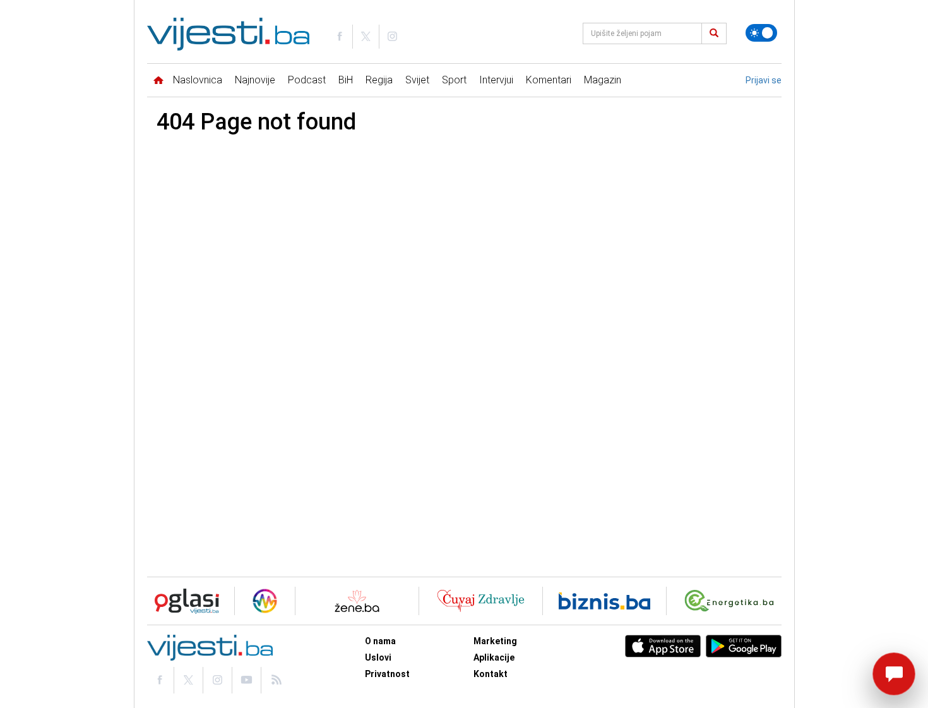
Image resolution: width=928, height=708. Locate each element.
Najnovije (255, 80)
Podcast (307, 80)
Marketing (495, 641)
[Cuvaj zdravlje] (480, 601)
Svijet (417, 80)
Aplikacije (494, 657)
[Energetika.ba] (732, 601)
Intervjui (496, 80)
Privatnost (387, 674)
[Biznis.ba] (604, 601)
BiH (345, 80)
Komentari (548, 80)
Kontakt (490, 674)
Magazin (602, 80)
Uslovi (378, 657)
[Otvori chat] (894, 673)
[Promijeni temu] (761, 33)
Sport (454, 80)
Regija (379, 80)
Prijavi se (764, 80)
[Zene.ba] (357, 601)
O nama (380, 641)
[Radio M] (183, 601)
